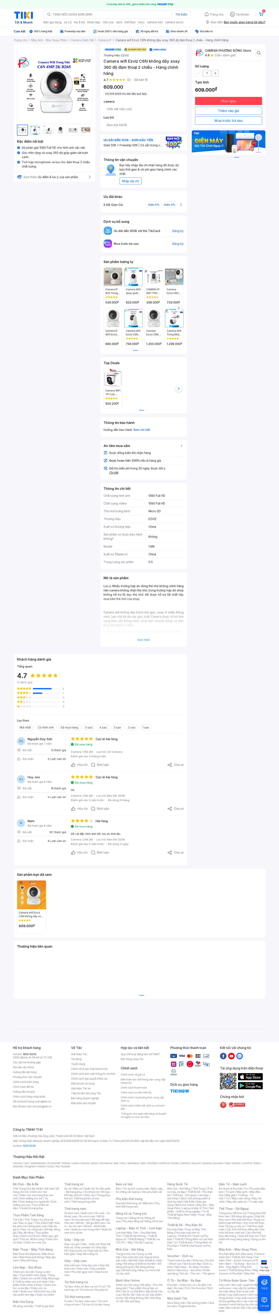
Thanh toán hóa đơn (179, 1260)
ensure (85, 1163)
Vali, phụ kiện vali (152, 1191)
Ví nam (68, 1301)
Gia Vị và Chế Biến (133, 1291)
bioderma (106, 1163)
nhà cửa (108, 22)
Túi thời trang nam (77, 1296)
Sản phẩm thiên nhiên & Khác (33, 1283)
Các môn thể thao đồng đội (242, 1229)
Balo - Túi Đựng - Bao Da (240, 1263)
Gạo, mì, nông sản (31, 1229)
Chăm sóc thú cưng (127, 1284)
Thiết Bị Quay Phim (239, 1270)
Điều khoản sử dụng (83, 1083)
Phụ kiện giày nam (82, 1271)
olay (227, 1163)
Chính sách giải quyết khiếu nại (89, 1078)
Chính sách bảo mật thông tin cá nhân (93, 1073)
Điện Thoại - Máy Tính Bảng (33, 1249)
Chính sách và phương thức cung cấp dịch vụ (142, 1099)
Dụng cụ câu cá (236, 1226)
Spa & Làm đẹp (192, 1263)
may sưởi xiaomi (237, 1294)
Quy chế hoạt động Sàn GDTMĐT (140, 1054)
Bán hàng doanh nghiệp (85, 1098)
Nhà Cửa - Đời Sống (130, 1249)
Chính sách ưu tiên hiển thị (136, 1092)
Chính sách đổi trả (23, 1086)
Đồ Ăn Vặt (128, 1294)
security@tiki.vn (41, 1106)
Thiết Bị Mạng (136, 1239)
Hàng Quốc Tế (177, 1184)
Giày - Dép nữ (74, 1239)
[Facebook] (223, 1056)
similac (236, 1163)
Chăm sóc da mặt (23, 1271)
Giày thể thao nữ (248, 1235)
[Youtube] (231, 1056)
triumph (152, 1163)
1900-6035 (29, 1054)
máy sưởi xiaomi (245, 1297)
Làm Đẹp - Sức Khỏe (27, 1267)
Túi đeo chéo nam (85, 1301)
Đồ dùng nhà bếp (23, 1306)
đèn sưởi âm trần (235, 1307)
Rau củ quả (25, 1222)
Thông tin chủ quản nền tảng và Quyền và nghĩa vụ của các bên (143, 1115)
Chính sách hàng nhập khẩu (29, 1096)
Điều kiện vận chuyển (83, 1103)
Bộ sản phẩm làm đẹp (34, 1293)
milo (122, 1163)
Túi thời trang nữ (76, 1282)
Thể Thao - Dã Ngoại (234, 1208)
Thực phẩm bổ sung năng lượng (242, 1237)
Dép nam (82, 1268)
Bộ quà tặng (133, 1301)
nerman (185, 1163)
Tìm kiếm (181, 14)
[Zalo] (239, 1056)
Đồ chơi (49, 1188)
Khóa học (198, 1260)
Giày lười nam (72, 1265)
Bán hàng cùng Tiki (132, 1059)
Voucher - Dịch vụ (180, 1256)
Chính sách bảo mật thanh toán (89, 1068)
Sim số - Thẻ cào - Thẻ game (197, 1273)
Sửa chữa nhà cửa (133, 1257)
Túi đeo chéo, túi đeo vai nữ (80, 1286)
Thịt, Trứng (31, 1219)
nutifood (164, 1163)
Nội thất (132, 1260)
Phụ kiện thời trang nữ (128, 1203)
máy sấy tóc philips (244, 1288)
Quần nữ (89, 1188)
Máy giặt (230, 1195)
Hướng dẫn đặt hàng (25, 1072)
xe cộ (67, 22)
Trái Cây (18, 1219)
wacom (196, 1163)
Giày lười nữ (95, 1250)
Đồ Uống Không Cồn (137, 1297)
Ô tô (187, 1288)
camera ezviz (174, 22)
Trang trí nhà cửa (125, 1253)
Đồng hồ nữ (136, 1218)
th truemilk (54, 1163)
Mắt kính (148, 1203)
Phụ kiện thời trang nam (138, 1205)
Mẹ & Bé (189, 1201)
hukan (41, 1166)
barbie (66, 1163)
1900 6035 (29, 1145)
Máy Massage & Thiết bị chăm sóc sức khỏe (36, 1280)
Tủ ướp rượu (256, 1201)
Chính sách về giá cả (133, 1074)
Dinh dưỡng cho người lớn (34, 1201)
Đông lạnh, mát (38, 1226)
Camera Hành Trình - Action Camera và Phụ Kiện (241, 1260)
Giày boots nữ (78, 1250)
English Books (187, 1306)
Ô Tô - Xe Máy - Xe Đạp (184, 1280)
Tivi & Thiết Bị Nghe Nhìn (188, 1213)
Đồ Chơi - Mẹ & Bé (25, 1184)
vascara (17, 1163)
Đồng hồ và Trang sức (131, 1213)
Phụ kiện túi (101, 1289)
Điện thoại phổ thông (31, 1257)
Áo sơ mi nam (87, 1216)
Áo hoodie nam (80, 1219)
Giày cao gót (71, 1244)
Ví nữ (102, 1286)
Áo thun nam (71, 1213)
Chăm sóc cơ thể (30, 1278)
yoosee (218, 1163)
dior (26, 1163)
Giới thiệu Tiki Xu (81, 1088)
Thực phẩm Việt (43, 1222)
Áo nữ (67, 1188)
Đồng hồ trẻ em (154, 1221)
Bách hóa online (184, 1204)
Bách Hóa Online (128, 1280)
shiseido (18, 1166)
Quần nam (87, 1213)
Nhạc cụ (143, 1270)
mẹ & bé (79, 22)
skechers (133, 1163)
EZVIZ (125, 55)
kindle (175, 1163)
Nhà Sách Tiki (177, 1298)
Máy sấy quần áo (237, 1201)
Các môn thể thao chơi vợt (242, 1231)
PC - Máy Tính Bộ (132, 1242)
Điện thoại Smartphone (26, 1253)
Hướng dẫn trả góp (24, 1091)
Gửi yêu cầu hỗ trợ (23, 1067)
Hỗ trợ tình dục (42, 1291)
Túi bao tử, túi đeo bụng (96, 1304)
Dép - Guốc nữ (90, 1244)
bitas (257, 1163)
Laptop (148, 1242)
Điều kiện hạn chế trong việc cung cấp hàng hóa (143, 1081)
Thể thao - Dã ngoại (184, 1195)
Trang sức (122, 1218)
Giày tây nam (89, 1265)
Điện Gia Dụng (23, 1301)
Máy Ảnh (249, 1273)
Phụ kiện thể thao (242, 1219)
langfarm (30, 1166)
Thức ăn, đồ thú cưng (31, 1239)
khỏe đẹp (93, 22)
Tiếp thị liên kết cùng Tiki (86, 1093)
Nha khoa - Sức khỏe (189, 1270)
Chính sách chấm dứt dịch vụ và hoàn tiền (143, 1107)
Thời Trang (198, 1188)
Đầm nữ (77, 1188)
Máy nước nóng (241, 1198)
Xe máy (178, 1288)
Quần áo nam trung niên (85, 1229)
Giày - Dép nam (75, 1261)
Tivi (227, 1198)
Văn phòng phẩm (197, 1302)
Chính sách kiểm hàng (26, 1081)
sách (119, 22)
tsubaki (65, 1166)
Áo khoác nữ (92, 1191)
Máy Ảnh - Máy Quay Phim (238, 1249)
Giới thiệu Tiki (79, 1054)
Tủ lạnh (230, 1191)
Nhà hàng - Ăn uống (186, 1266)
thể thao (130, 22)
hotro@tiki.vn (43, 1101)
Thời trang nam (75, 1208)
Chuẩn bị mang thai (31, 1208)
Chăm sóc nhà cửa (35, 1242)
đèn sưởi (236, 1284)
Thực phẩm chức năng (32, 1275)
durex (94, 1163)
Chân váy (89, 1195)
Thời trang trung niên (83, 1201)
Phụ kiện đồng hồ (133, 1221)
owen (75, 1163)
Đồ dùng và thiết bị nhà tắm (140, 1263)
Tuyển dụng (78, 1063)
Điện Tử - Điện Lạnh (233, 1184)
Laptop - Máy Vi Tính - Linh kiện (139, 1228)
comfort (247, 1163)
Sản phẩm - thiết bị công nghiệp (190, 1210)
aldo (143, 1163)
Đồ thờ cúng (129, 1270)
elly (116, 1163)
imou (141, 22)
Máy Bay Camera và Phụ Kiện (241, 1272)
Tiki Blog (76, 1059)
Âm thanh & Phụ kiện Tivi (233, 1188)
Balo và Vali (124, 1184)
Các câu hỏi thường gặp (27, 1062)
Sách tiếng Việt (176, 1302)
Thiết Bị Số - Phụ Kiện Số (184, 1225)
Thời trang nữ (74, 1184)
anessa (207, 1163)
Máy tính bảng (29, 1260)
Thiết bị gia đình (44, 1306)
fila (57, 1166)
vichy (50, 1166)
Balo (118, 1188)
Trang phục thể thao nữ (232, 1213)
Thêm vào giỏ (228, 111)
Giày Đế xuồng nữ (87, 1253)
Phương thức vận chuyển (27, 1077)
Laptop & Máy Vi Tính (195, 1208)
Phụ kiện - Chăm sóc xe (181, 1284)
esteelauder (38, 1163)
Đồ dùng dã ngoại (242, 1216)
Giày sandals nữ (84, 1247)
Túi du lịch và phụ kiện (136, 1188)
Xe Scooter (198, 1288)
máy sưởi (224, 1284)
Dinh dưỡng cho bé (31, 1198)
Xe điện (202, 1284)
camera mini (155, 22)
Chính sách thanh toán (134, 1087)
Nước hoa (26, 1291)
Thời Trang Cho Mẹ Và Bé (28, 1188)
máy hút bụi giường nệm (240, 1299)
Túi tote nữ (86, 1289)
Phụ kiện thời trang (129, 1199)
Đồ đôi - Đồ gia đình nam (90, 1222)
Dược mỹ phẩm (45, 1294)
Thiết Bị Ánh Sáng (241, 1257)
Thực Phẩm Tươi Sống (28, 1215)
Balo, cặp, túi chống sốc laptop (139, 1190)
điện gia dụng (52, 22)
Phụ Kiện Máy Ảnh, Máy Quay (236, 1253)
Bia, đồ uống (26, 1232)
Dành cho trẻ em (30, 1235)
